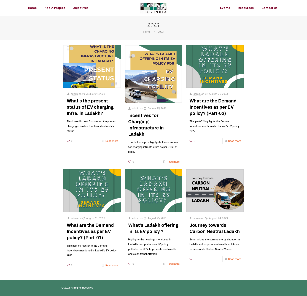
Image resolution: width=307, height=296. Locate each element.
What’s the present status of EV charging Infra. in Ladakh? (90, 107)
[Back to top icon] (290, 288)
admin (74, 94)
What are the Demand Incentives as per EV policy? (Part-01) (90, 231)
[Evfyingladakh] (153, 8)
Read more (112, 141)
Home (146, 31)
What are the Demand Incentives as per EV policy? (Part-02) (213, 107)
